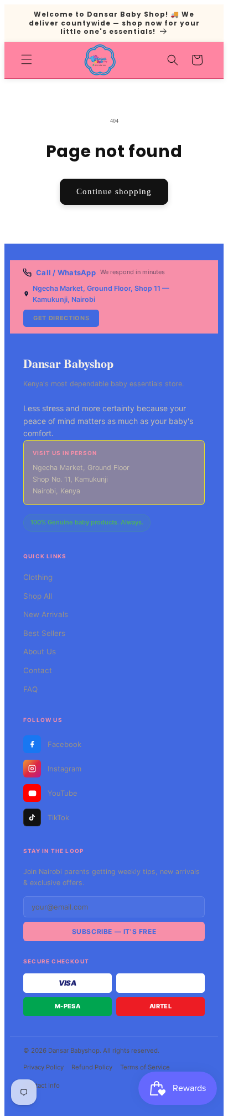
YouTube (62, 793)
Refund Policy (91, 1067)
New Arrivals (45, 614)
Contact (37, 670)
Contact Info (41, 1085)
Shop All (37, 596)
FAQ (30, 689)
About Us (39, 651)
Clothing (38, 577)
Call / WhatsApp (66, 272)
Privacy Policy (43, 1067)
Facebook (64, 744)
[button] (26, 59)
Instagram (64, 768)
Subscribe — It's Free (114, 931)
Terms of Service (145, 1067)
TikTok (58, 817)
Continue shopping (114, 191)
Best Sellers (44, 633)
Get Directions (61, 318)
